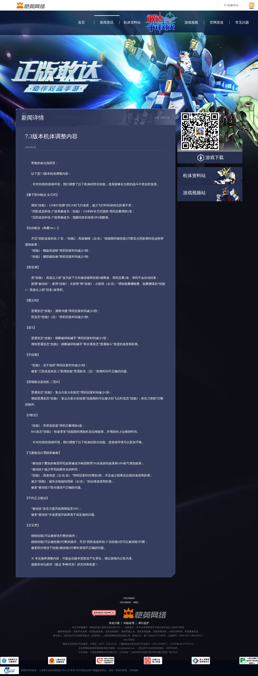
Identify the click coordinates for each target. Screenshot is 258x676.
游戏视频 (191, 22)
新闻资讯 (107, 22)
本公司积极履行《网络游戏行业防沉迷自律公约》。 (98, 627)
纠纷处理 (129, 623)
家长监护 (143, 623)
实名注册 (114, 623)
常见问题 (242, 22)
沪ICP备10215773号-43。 (183, 644)
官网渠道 (216, 22)
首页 (81, 22)
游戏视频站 (194, 192)
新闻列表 (165, 117)
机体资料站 (132, 22)
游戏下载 (214, 157)
